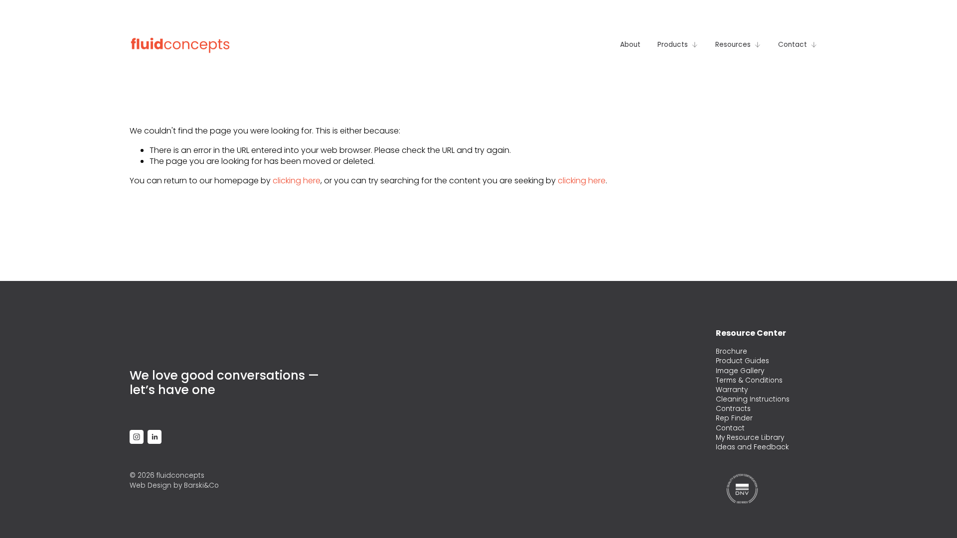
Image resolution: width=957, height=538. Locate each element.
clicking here (296, 180)
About (630, 44)
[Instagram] (137, 437)
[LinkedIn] (154, 437)
